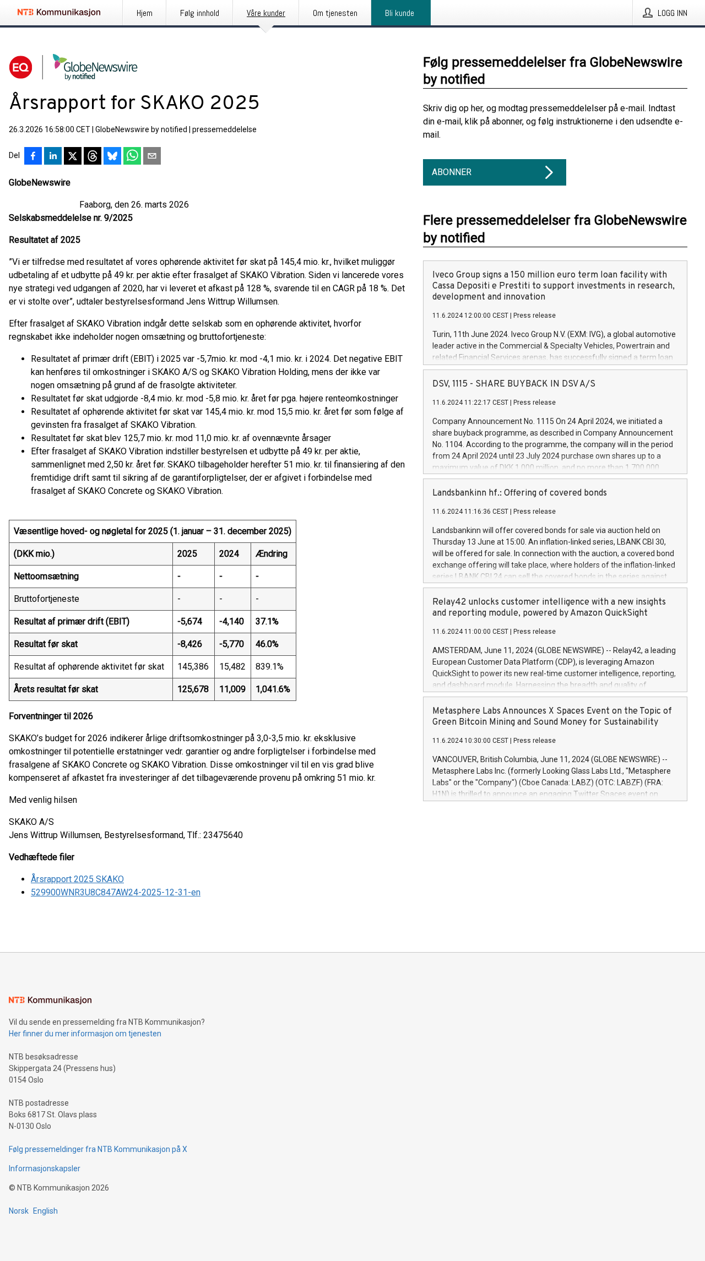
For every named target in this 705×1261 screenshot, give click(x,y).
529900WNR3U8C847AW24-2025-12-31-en (115, 892)
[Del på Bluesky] (112, 157)
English (45, 1210)
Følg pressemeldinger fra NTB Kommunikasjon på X (98, 1149)
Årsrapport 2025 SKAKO (77, 879)
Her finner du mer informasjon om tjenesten (85, 1033)
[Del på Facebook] (33, 157)
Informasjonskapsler (44, 1168)
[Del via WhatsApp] (132, 157)
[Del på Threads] (92, 157)
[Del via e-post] (152, 157)
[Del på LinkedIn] (53, 157)
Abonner (451, 172)
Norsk (19, 1210)
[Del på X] (73, 157)
